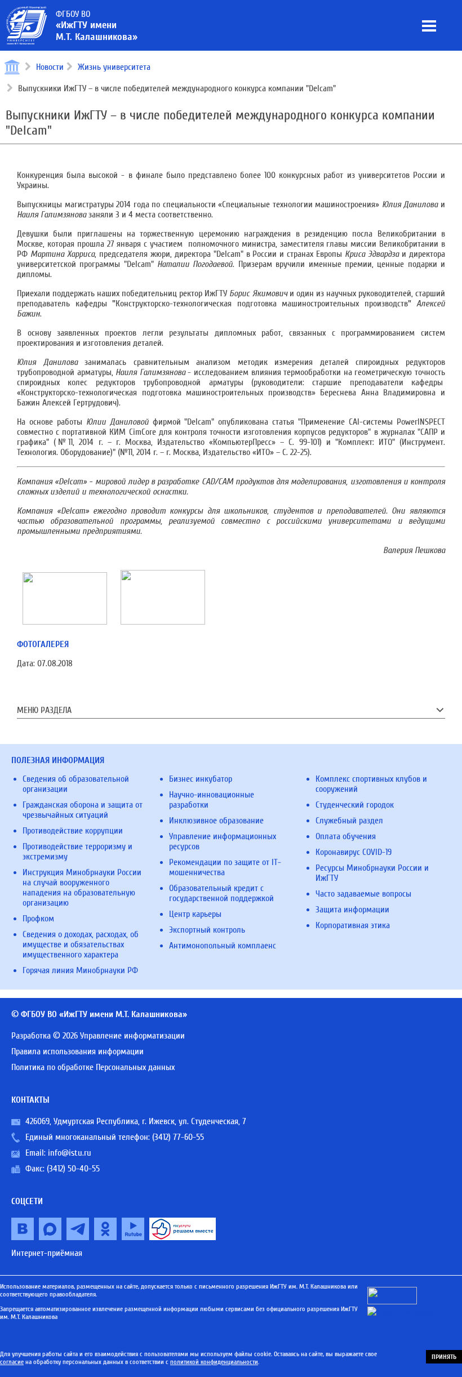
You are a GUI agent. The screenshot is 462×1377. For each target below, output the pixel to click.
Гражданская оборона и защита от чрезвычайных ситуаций (83, 810)
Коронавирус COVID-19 (354, 852)
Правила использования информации (77, 1051)
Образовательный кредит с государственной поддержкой (221, 893)
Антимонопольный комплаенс (222, 946)
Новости (50, 67)
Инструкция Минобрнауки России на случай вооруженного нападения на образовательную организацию (82, 887)
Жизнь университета (114, 67)
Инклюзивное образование (216, 820)
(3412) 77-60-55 (178, 1137)
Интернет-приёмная (46, 1253)
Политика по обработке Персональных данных (93, 1067)
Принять (444, 1357)
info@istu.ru (69, 1153)
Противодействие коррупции (73, 831)
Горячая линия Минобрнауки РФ (80, 970)
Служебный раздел (349, 820)
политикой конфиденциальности (214, 1362)
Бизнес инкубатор (200, 779)
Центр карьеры (195, 914)
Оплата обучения (346, 836)
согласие (12, 1362)
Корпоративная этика (353, 925)
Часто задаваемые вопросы (363, 894)
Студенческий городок (355, 805)
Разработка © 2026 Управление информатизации (98, 1036)
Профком (38, 918)
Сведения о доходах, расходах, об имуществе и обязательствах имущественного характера (81, 944)
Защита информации (352, 909)
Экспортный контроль (207, 930)
